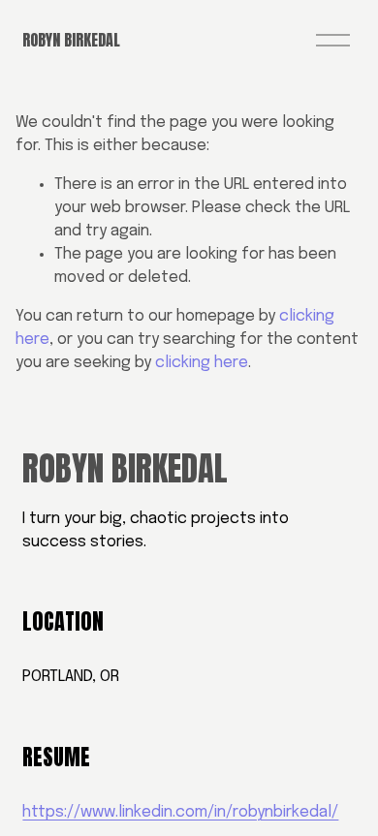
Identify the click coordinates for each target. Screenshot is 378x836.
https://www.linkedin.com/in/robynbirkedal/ (180, 812)
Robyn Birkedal (71, 39)
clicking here (201, 363)
